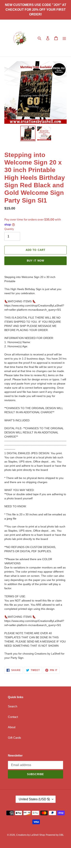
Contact (13, 717)
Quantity (9, 228)
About (11, 727)
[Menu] (64, 38)
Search (12, 706)
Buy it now (35, 260)
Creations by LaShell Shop (30, 835)
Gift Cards (14, 737)
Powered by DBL (55, 835)
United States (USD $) (34, 799)
